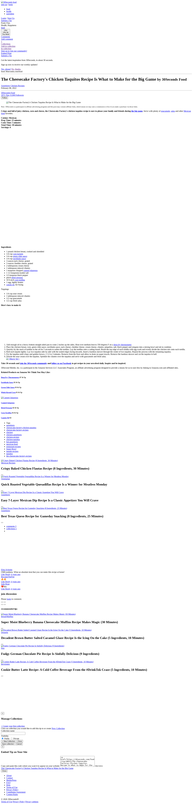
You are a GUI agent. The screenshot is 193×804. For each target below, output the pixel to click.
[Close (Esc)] (2, 602)
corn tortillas (20, 280)
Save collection (8, 744)
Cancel (19, 744)
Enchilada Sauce (7, 382)
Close (20, 741)
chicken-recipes (12, 437)
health (8, 11)
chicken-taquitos (13, 439)
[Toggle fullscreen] (5, 602)
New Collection (58, 728)
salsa (173, 111)
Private (16, 738)
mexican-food (12, 444)
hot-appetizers (12, 442)
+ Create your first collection (13, 726)
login (11, 4)
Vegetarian (5, 479)
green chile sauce (20, 256)
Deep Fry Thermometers (10, 377)
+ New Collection (8, 741)
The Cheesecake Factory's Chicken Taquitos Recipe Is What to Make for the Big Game (37, 768)
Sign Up (10, 18)
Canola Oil (5, 418)
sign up (4, 4)
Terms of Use (11, 787)
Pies (2, 648)
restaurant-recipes (13, 446)
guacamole (165, 111)
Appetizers (5, 86)
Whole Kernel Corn (8, 392)
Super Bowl (11, 449)
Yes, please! (6, 69)
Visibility (5, 736)
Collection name (8, 731)
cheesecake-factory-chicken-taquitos (21, 428)
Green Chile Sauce (8, 387)
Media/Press (11, 780)
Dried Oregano (6, 408)
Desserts (4, 632)
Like (3, 574)
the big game (137, 111)
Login (3, 18)
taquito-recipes (12, 451)
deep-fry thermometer (122, 345)
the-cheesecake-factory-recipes (19, 456)
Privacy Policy (12, 790)
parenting (10, 14)
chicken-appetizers (14, 435)
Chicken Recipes (18, 86)
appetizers (10, 425)
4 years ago (15, 574)
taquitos (9, 454)
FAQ (8, 783)
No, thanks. (16, 69)
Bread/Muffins (7, 616)
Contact (9, 778)
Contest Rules (12, 794)
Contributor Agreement (15, 792)
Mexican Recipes (8, 463)
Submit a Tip (6, 20)
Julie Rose (5, 584)
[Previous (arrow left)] (2, 604)
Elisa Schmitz (6, 570)
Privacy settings (31, 802)
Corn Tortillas (6, 413)
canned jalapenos (30, 270)
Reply (7, 574)
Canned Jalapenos (8, 403)
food (8, 9)
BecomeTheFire (7, 577)
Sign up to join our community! (14, 51)
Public (7, 738)
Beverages (5, 664)
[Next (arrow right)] (5, 604)
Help (8, 785)
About (9, 775)
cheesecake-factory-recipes (17, 430)
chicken (9, 432)
